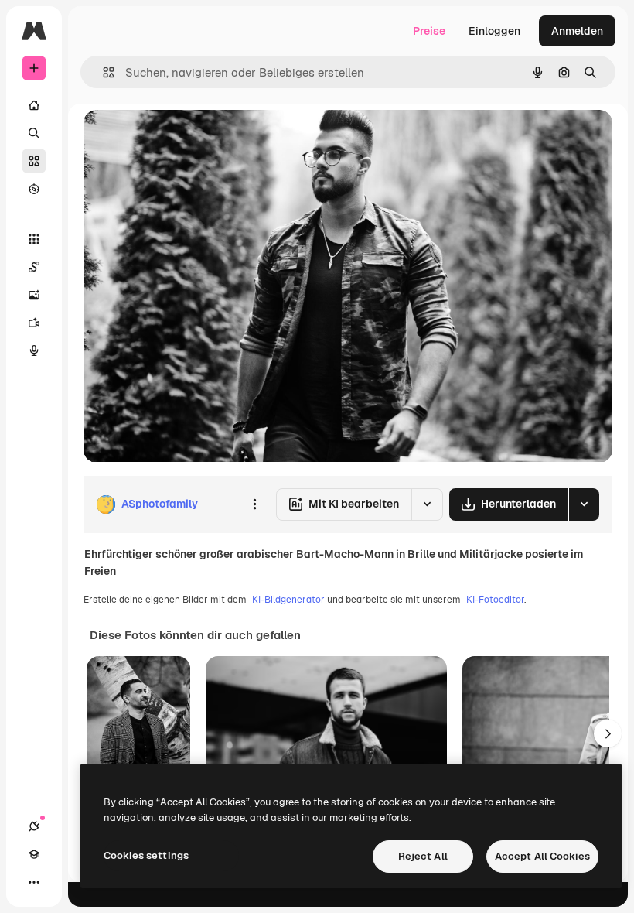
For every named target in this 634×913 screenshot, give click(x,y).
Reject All (423, 856)
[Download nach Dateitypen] (583, 504)
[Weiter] (608, 733)
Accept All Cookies (542, 856)
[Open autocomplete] (102, 72)
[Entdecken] (34, 188)
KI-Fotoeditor (495, 599)
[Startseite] (34, 105)
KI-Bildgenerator (288, 599)
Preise (429, 31)
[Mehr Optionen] (254, 504)
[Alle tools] (34, 239)
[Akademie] (34, 854)
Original (182, 139)
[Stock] (34, 161)
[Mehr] (34, 882)
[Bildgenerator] (34, 294)
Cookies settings (146, 855)
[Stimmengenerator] (34, 350)
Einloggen (494, 31)
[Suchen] (34, 133)
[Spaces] (34, 267)
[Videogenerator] (34, 322)
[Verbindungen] (34, 826)
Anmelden (577, 31)
